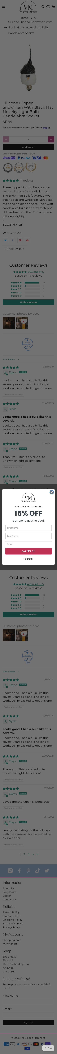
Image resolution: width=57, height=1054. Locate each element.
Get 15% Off (28, 551)
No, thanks (28, 559)
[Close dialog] (52, 492)
